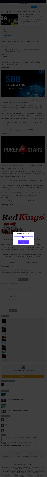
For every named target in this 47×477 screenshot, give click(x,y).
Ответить (23, 242)
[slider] (23, 237)
